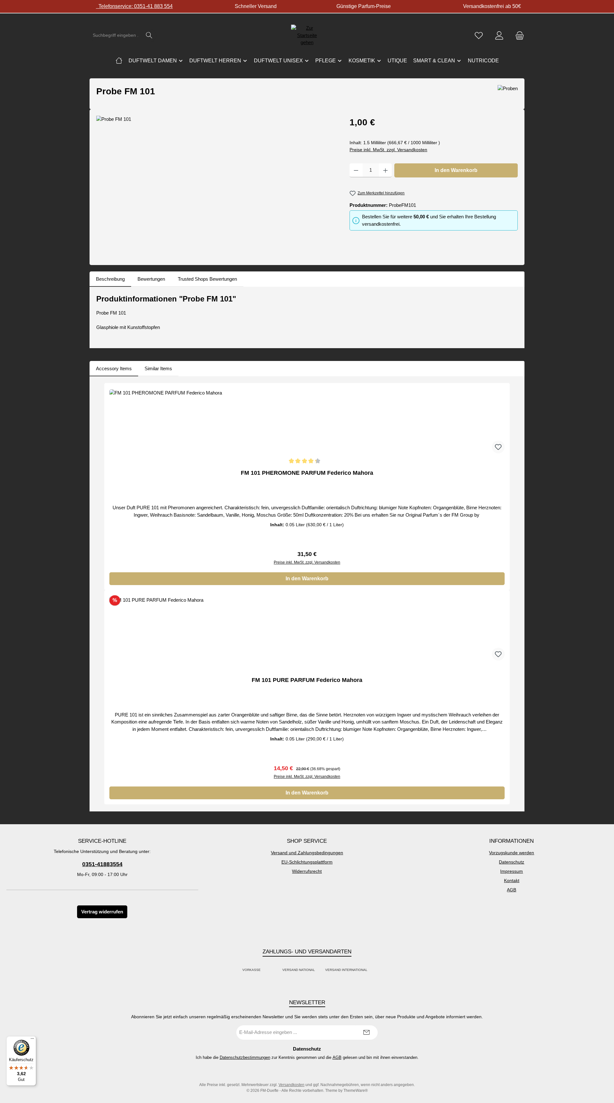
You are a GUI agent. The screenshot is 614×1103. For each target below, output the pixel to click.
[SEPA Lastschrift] (374, 970)
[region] (216, 184)
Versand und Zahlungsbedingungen (307, 852)
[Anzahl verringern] (356, 170)
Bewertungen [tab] (151, 279)
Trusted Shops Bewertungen (207, 279)
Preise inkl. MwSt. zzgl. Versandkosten (388, 149)
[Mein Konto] (499, 35)
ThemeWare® (355, 1090)
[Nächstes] (513, 593)
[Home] (119, 61)
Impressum (511, 871)
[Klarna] (275, 970)
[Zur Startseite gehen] (307, 35)
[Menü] (32, 1040)
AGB (511, 889)
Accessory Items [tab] (114, 368)
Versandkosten (291, 1085)
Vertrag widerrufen (102, 911)
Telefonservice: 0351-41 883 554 (134, 6)
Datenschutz (511, 861)
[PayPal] (267, 970)
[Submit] (366, 1032)
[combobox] (116, 35)
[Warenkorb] (517, 35)
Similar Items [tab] (158, 368)
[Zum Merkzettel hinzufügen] (498, 447)
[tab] (110, 279)
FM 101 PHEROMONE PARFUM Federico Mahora (307, 473)
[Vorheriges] (101, 593)
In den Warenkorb (456, 170)
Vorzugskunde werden (511, 852)
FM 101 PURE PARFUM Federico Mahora (307, 680)
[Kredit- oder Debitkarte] (271, 970)
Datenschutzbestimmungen (245, 1057)
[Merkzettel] (478, 35)
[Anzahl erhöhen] (385, 170)
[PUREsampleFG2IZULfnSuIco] (216, 184)
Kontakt (511, 880)
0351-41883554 (102, 864)
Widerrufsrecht (307, 871)
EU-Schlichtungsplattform (307, 861)
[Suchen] (149, 35)
